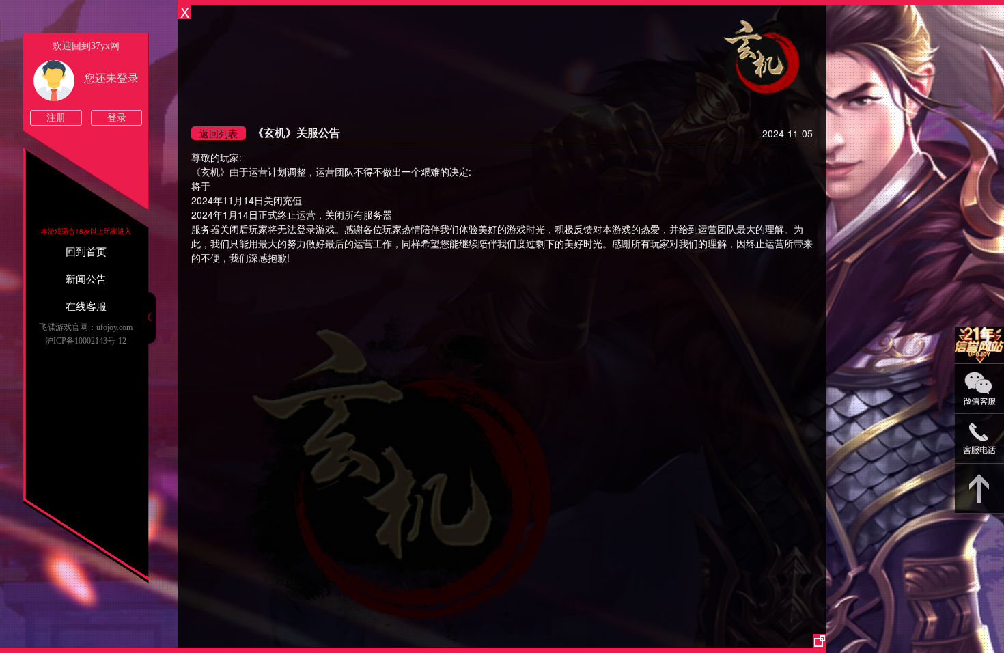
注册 (56, 118)
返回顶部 (979, 489)
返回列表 (218, 133)
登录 (116, 118)
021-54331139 (979, 439)
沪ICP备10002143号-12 (85, 341)
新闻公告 (86, 279)
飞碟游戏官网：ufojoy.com (86, 327)
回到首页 (86, 252)
